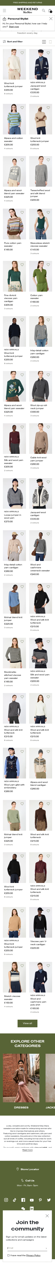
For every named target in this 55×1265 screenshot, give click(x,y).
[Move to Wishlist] (22, 52)
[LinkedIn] (32, 1208)
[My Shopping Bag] (49, 10)
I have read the (25, 1255)
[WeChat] (23, 1208)
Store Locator (30, 1169)
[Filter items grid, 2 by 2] (44, 41)
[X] (49, 1200)
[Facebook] (23, 1200)
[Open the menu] (4, 10)
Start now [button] (14, 27)
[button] (50, 19)
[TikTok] (14, 1200)
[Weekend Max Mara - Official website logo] (27, 11)
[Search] (43, 10)
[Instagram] (6, 1200)
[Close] (47, 1216)
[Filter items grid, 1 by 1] (50, 41)
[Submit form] (46, 1248)
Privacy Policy (33, 1255)
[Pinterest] (40, 1200)
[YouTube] (32, 1200)
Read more (27, 1150)
